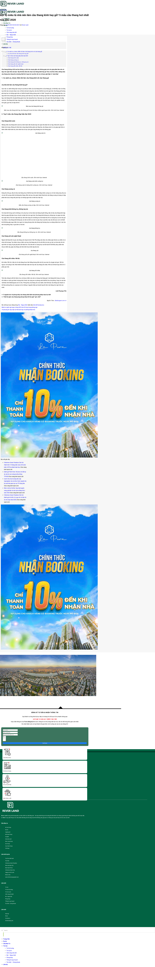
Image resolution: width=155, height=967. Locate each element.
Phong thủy (9, 37)
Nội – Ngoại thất (11, 34)
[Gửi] (3, 934)
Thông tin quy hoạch (12, 39)
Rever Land (25, 25)
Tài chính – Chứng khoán (13, 41)
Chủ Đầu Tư (6, 23)
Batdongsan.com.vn (60, 300)
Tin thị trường (10, 28)
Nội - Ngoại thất (3, 10)
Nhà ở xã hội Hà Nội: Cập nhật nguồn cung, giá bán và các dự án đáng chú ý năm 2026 (14, 490)
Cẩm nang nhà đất (11, 32)
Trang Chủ (6, 939)
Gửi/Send (45, 743)
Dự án (5, 941)
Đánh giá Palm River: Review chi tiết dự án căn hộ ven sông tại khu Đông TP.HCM (15, 474)
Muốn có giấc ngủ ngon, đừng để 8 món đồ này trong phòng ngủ (19, 307)
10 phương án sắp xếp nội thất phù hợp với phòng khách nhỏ (18, 309)
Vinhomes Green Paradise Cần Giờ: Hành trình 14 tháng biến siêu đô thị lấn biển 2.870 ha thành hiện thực (15, 465)
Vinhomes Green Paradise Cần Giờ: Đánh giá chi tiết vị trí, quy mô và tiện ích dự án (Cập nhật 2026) (15, 497)
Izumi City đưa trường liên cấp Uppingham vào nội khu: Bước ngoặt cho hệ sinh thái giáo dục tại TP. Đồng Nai (15, 481)
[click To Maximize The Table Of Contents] (3, 39)
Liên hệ (5, 44)
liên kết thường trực (38, 305)
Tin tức (5, 946)
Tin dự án (9, 30)
